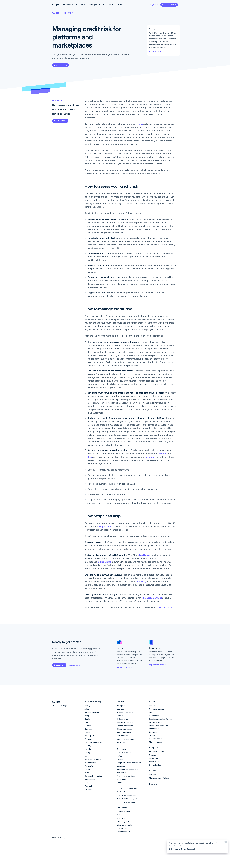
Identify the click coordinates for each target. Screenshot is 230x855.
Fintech (120, 756)
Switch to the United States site (183, 849)
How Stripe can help (61, 113)
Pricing (119, 4)
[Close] (225, 842)
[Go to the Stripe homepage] (55, 701)
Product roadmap (156, 751)
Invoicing (88, 749)
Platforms (68, 12)
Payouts (88, 769)
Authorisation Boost (93, 712)
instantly (141, 581)
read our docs (165, 607)
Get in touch (59, 65)
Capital (87, 719)
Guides (55, 12)
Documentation (123, 811)
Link (86, 756)
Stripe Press (154, 761)
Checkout (89, 722)
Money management (125, 739)
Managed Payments (93, 759)
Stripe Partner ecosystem (127, 798)
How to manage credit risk (64, 109)
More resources (155, 742)
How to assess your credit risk (65, 105)
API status (121, 818)
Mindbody (151, 456)
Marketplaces (122, 735)
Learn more (154, 51)
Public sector (122, 779)
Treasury (88, 789)
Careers (152, 755)
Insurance (121, 766)
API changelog (123, 821)
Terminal (88, 786)
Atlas (87, 709)
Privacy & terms (155, 722)
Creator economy (124, 752)
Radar (87, 772)
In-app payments (124, 732)
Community (154, 715)
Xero (89, 456)
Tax (86, 782)
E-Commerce (122, 719)
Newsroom (153, 758)
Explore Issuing (123, 667)
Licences (153, 732)
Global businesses (124, 729)
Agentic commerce (125, 712)
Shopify (162, 453)
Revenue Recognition (93, 776)
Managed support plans (159, 778)
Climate (88, 725)
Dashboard (145, 555)
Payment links (90, 762)
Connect (88, 729)
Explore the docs (156, 664)
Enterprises (121, 705)
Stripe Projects (123, 828)
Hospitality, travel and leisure (129, 762)
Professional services (126, 776)
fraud (140, 123)
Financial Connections (94, 742)
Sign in (153, 4)
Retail (119, 782)
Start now (58, 665)
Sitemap (152, 735)
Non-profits (122, 772)
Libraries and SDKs (124, 825)
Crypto (87, 732)
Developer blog (123, 831)
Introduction (57, 100)
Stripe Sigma (104, 561)
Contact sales (168, 4)
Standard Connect (152, 597)
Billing (87, 715)
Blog (151, 712)
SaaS (119, 746)
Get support (154, 774)
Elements (88, 739)
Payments (89, 766)
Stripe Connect (106, 526)
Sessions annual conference (161, 719)
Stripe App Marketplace (127, 795)
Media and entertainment (127, 769)
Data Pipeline (90, 735)
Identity (88, 746)
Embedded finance (125, 722)
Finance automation (125, 725)
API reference (122, 815)
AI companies (122, 749)
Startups (120, 709)
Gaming (120, 759)
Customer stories (156, 709)
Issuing (87, 752)
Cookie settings (156, 738)
